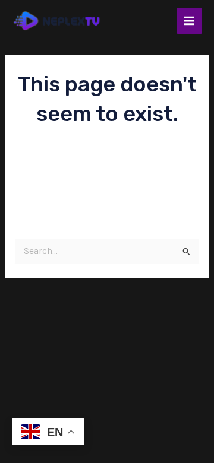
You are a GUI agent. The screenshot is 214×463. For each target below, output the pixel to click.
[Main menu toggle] (189, 20)
